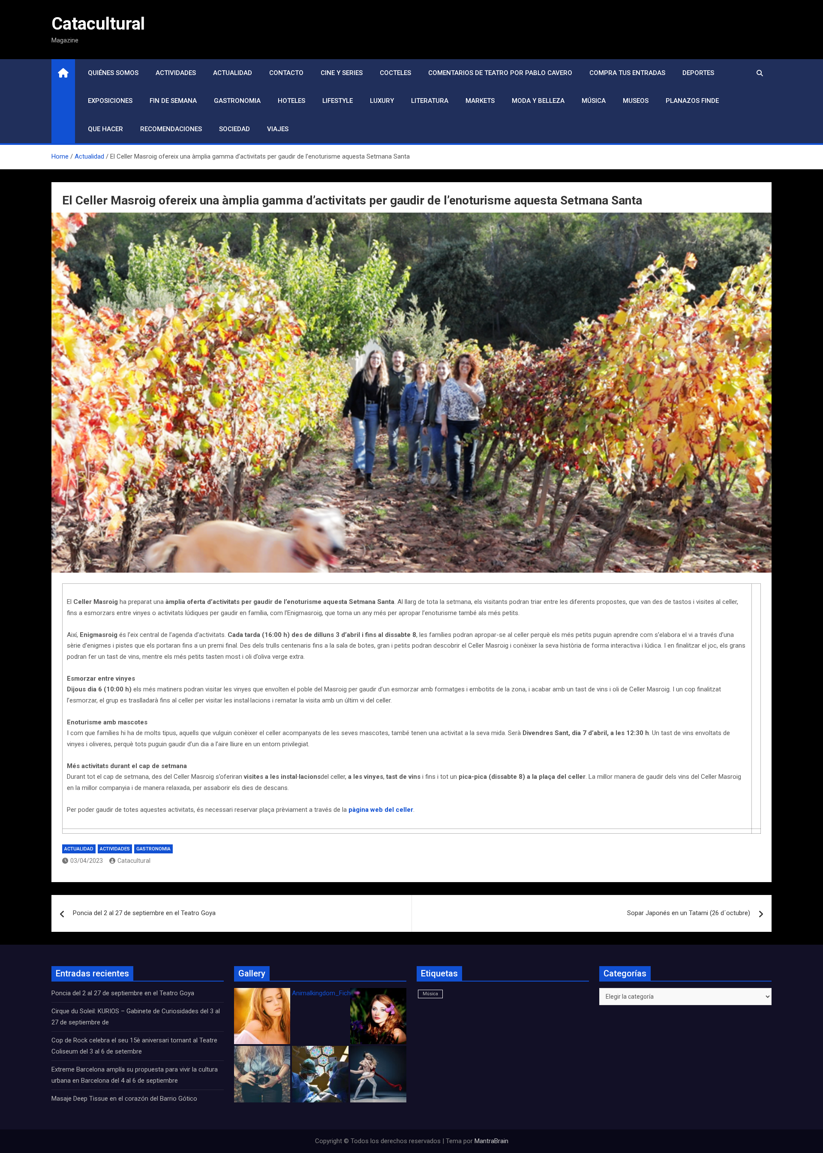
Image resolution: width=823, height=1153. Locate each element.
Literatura (429, 101)
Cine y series (342, 73)
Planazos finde (692, 101)
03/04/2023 (86, 860)
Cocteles (395, 73)
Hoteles (291, 101)
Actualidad (232, 73)
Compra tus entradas (627, 73)
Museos (636, 101)
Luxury (382, 101)
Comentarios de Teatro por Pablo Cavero (500, 73)
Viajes (277, 129)
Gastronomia (237, 101)
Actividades (176, 73)
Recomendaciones (171, 129)
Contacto (286, 73)
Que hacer (105, 129)
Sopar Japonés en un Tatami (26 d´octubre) (688, 913)
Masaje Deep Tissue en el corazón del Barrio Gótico (125, 1098)
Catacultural (98, 24)
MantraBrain (491, 1141)
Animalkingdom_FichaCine (329, 993)
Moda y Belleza (538, 101)
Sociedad (234, 129)
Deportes (698, 73)
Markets (480, 101)
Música (594, 101)
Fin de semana (173, 101)
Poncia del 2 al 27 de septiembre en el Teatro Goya (144, 913)
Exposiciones (110, 101)
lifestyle (337, 101)
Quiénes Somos (113, 73)
